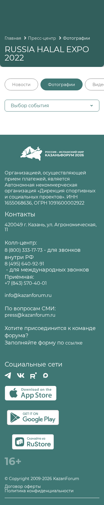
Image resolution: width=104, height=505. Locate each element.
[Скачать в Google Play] (33, 417)
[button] (52, 106)
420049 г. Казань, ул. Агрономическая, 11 (50, 227)
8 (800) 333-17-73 (23, 250)
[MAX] (45, 375)
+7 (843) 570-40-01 (26, 283)
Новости (21, 84)
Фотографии (61, 84)
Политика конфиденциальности (39, 491)
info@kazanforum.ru (28, 295)
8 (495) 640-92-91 (24, 263)
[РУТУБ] (33, 375)
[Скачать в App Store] (31, 393)
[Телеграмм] (8, 375)
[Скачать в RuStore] (33, 441)
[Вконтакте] (21, 375)
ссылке (74, 342)
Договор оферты (23, 486)
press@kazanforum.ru (30, 315)
